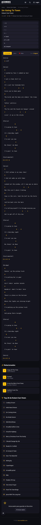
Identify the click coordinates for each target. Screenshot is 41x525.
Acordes (8, 53)
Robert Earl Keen (11, 7)
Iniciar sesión (21, 510)
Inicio (3, 7)
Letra (14, 53)
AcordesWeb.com (22, 520)
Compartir (8, 46)
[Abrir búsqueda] (30, 2)
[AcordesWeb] (7, 2)
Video (22, 53)
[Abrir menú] (25, 2)
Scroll (7, 36)
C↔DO (7, 40)
